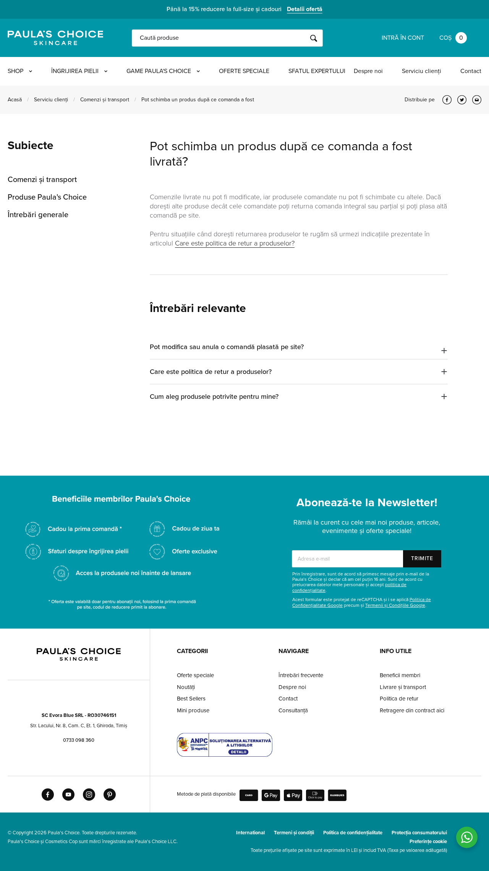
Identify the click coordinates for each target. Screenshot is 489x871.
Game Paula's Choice (158, 71)
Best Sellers (191, 698)
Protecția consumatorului (419, 833)
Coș (451, 38)
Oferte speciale (244, 71)
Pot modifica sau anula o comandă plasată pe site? (227, 347)
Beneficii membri (400, 675)
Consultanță (293, 710)
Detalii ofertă (304, 9)
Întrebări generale (38, 214)
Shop (15, 71)
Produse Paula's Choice (47, 197)
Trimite (422, 558)
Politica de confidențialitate (352, 833)
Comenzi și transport (104, 99)
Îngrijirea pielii (75, 71)
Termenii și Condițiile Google (395, 605)
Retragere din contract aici (412, 710)
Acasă (15, 99)
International (250, 833)
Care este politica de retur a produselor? (235, 243)
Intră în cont (403, 38)
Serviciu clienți (421, 71)
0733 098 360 (78, 740)
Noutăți (186, 687)
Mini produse (193, 710)
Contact (470, 71)
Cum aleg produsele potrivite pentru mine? (214, 396)
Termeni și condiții (294, 833)
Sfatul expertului (316, 71)
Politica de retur (399, 698)
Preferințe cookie (428, 841)
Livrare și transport (403, 687)
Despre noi (368, 71)
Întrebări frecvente (301, 675)
